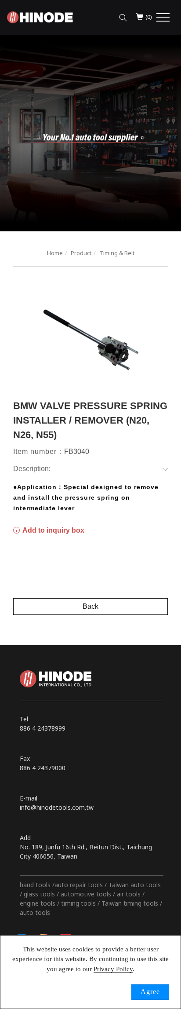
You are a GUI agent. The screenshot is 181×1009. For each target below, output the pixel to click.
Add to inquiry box (52, 530)
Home (55, 253)
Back (90, 606)
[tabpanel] (90, 133)
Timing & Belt (116, 253)
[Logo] (40, 16)
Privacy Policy (113, 968)
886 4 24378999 (42, 728)
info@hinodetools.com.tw (57, 807)
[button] (123, 15)
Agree (150, 991)
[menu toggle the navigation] (163, 17)
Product (81, 253)
